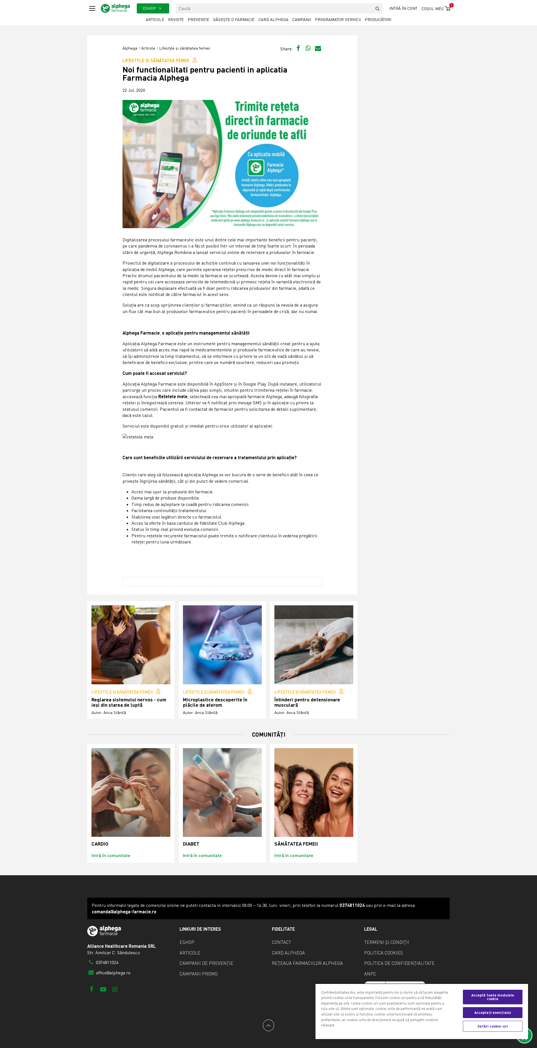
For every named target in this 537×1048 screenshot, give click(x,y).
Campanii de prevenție (206, 963)
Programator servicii (338, 19)
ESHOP (150, 8)
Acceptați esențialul (492, 1012)
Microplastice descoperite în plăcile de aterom (215, 702)
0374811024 (106, 962)
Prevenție (198, 19)
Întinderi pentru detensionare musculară (307, 702)
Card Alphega (273, 19)
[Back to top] (268, 1025)
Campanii (301, 19)
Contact (281, 942)
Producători (378, 19)
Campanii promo (199, 974)
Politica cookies (383, 953)
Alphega (130, 48)
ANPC (370, 974)
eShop (187, 942)
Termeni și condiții (386, 942)
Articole (155, 19)
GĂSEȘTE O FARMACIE (234, 19)
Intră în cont (403, 8)
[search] (378, 8)
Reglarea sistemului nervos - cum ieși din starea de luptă (128, 702)
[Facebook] (91, 989)
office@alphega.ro (112, 972)
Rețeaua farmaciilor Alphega (307, 963)
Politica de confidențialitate (399, 963)
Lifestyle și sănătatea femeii (184, 48)
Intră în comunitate (110, 855)
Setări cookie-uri (492, 1026)
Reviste (176, 19)
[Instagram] (114, 989)
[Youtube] (103, 989)
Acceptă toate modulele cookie (492, 997)
